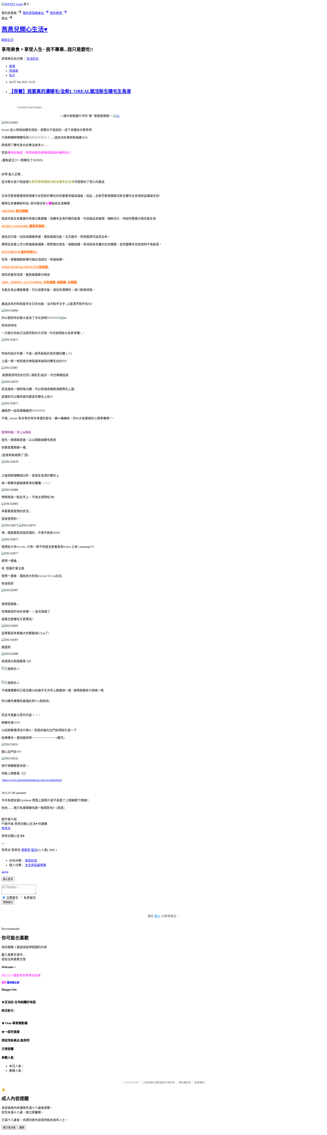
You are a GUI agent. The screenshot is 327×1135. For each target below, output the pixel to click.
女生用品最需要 (35, 865)
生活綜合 (32, 58)
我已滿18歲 (9, 1127)
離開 (21, 1127)
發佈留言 (8, 902)
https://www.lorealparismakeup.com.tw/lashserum (32, 780)
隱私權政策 (185, 1082)
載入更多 (8, 879)
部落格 (13, 70)
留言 (34, 850)
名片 (12, 75)
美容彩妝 (31, 860)
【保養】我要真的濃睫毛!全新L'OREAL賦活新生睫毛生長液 (70, 91)
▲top (5, 871)
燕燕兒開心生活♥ (24, 29)
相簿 (12, 66)
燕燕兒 (6, 828)
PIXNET (135, 1082)
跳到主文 (8, 39)
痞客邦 (25, 850)
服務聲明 (199, 1082)
